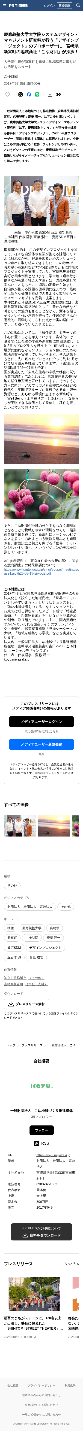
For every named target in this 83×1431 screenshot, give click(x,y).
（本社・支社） (36, 984)
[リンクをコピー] (58, 94)
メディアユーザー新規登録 (41, 744)
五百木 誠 (14, 957)
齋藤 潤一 (53, 938)
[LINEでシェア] (37, 94)
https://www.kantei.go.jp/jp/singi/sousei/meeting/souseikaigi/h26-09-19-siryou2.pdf (41, 571)
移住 (10, 928)
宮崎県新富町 (13, 984)
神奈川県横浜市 (15, 978)
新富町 (12, 938)
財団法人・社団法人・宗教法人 (30, 907)
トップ (11, 1045)
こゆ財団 (31, 938)
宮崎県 (54, 928)
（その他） (36, 978)
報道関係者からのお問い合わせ (41, 1395)
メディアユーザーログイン (41, 722)
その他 (12, 885)
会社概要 (12, 1385)
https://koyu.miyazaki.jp (53, 1155)
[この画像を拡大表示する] (20, 826)
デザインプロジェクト (45, 947)
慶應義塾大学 (32, 928)
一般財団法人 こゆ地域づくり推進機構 (41, 1111)
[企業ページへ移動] (41, 1087)
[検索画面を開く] (78, 5)
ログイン (49, 5)
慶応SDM (14, 947)
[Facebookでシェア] (29, 94)
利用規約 (70, 1385)
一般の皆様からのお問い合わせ (41, 1414)
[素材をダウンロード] (50, 94)
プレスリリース (32, 1045)
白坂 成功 (36, 957)
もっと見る (71, 1263)
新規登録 (64, 5)
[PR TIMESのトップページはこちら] (18, 5)
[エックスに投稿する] (20, 94)
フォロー (41, 1130)
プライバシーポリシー (41, 1385)
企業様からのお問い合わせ (41, 1405)
